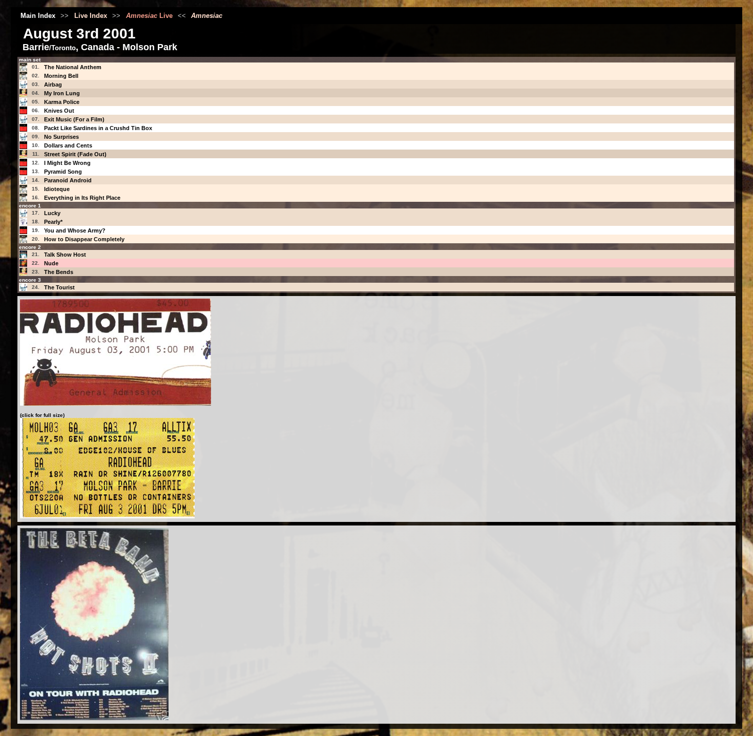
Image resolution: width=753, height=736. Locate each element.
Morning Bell (61, 76)
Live (149, 15)
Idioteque (57, 189)
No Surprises (61, 137)
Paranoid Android (68, 180)
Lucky (52, 213)
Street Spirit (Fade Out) (75, 154)
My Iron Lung (62, 93)
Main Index (37, 15)
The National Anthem (72, 67)
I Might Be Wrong (67, 163)
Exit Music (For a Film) (74, 119)
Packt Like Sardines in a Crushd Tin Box (98, 128)
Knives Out (59, 111)
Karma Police (61, 102)
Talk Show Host (65, 254)
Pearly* (53, 222)
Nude (51, 263)
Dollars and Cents (68, 145)
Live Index (90, 15)
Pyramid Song (63, 172)
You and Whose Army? (75, 230)
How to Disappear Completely (84, 239)
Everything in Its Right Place (82, 198)
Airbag (53, 84)
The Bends (58, 272)
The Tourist (59, 287)
